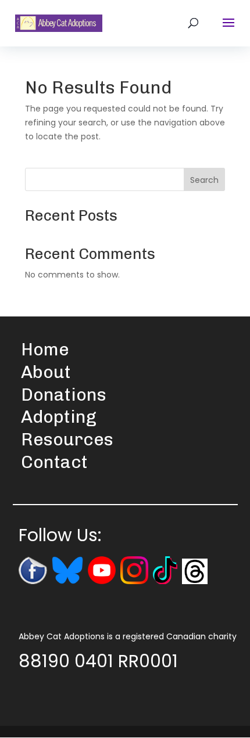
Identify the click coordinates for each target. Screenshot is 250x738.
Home (45, 349)
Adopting (59, 416)
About (46, 372)
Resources (67, 439)
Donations (63, 394)
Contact (54, 462)
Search (204, 180)
